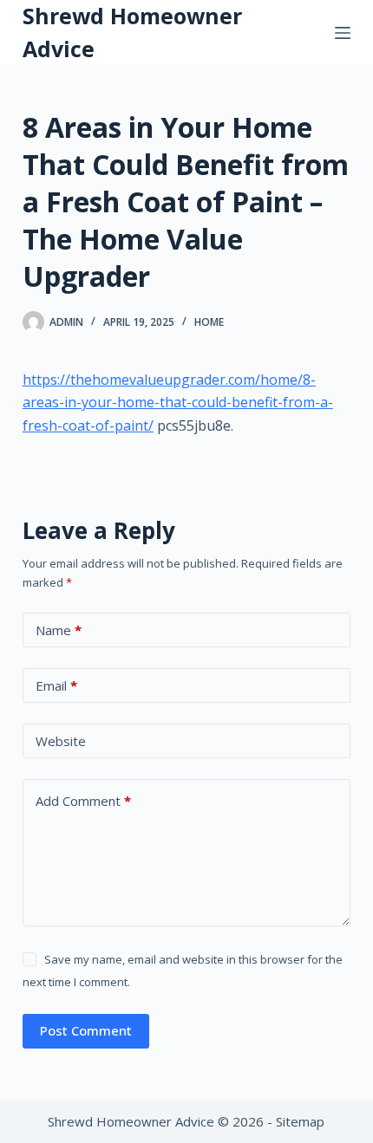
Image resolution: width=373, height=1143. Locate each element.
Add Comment (83, 800)
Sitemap (300, 1121)
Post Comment (86, 1030)
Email (56, 685)
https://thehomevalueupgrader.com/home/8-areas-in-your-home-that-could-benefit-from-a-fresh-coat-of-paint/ (178, 402)
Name (59, 630)
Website (61, 741)
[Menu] (342, 33)
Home (209, 322)
